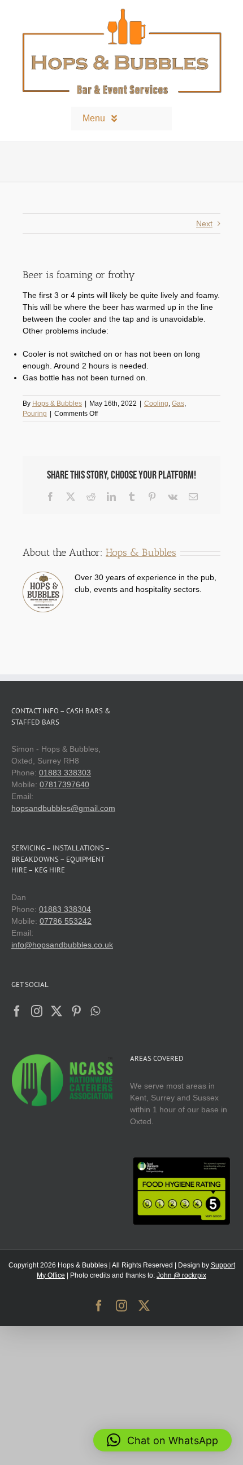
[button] (162, 1440)
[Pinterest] (76, 1011)
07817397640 (64, 784)
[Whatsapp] (95, 1011)
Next (204, 223)
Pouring (35, 414)
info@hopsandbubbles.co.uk (62, 944)
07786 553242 (66, 921)
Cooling (156, 403)
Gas (178, 403)
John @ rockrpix (181, 1275)
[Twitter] (56, 1011)
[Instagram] (36, 1011)
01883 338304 (65, 909)
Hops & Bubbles (57, 403)
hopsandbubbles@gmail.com (63, 808)
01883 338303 (65, 772)
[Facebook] (17, 1011)
